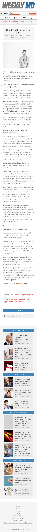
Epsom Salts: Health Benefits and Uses (22, 491)
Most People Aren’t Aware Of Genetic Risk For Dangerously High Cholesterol (23, 435)
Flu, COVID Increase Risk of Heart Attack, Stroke (22, 403)
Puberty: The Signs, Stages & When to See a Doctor (23, 392)
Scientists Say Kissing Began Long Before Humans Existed (23, 381)
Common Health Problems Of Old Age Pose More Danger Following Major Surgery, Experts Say (22, 449)
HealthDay (19, 283)
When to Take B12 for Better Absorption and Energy (23, 480)
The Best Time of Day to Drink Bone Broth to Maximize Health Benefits (23, 468)
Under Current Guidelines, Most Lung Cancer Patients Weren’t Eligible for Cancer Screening (23, 421)
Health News (22, 37)
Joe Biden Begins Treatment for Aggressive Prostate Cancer (22, 338)
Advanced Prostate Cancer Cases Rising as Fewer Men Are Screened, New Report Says (23, 352)
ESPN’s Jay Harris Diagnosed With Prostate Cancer (21, 365)
